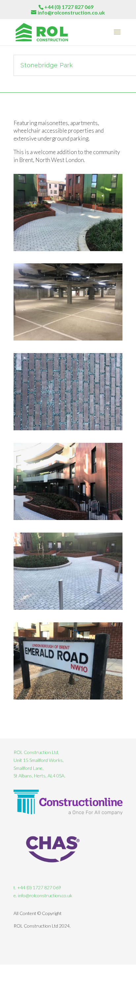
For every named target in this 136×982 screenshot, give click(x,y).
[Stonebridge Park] (68, 250)
